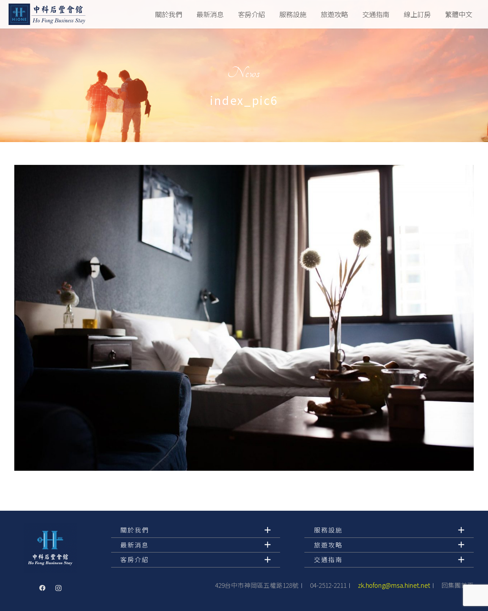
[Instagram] (58, 588)
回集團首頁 (458, 585)
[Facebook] (42, 588)
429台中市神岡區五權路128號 (257, 585)
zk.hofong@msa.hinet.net (394, 585)
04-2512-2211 (328, 585)
